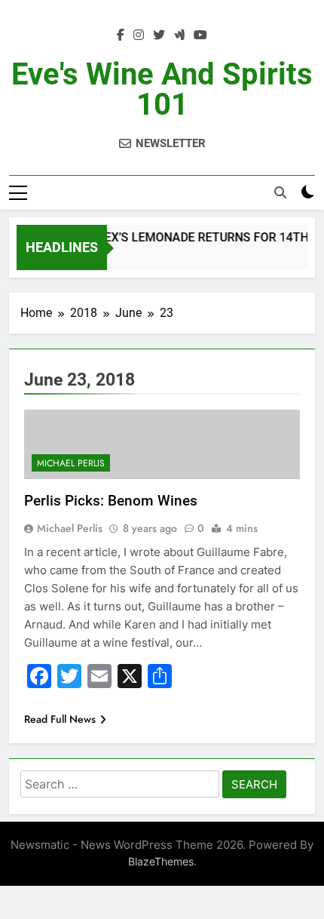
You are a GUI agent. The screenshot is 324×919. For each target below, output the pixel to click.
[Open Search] (280, 192)
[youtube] (200, 35)
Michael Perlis (71, 463)
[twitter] (159, 35)
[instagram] (138, 35)
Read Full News (60, 719)
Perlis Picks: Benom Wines (110, 500)
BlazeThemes (161, 861)
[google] (179, 35)
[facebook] (120, 35)
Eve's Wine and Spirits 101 (162, 89)
